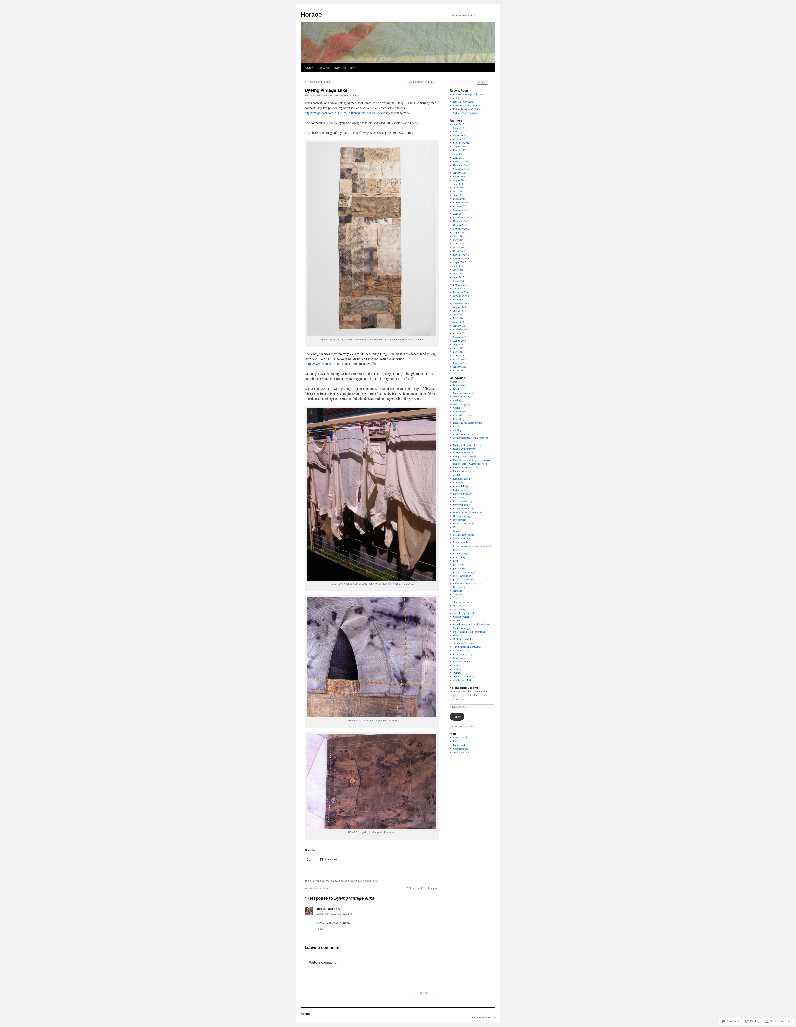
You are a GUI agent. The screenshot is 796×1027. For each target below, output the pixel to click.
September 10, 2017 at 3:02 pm (334, 913)
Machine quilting (461, 538)
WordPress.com (461, 752)
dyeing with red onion (464, 452)
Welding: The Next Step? (465, 112)
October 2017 (460, 206)
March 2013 (459, 359)
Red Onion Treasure (463, 101)
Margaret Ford (352, 95)
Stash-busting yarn (462, 628)
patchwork (458, 564)
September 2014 (461, 303)
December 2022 (461, 135)
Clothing (457, 400)
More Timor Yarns (344, 67)
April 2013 (458, 355)
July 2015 (458, 265)
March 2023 (459, 127)
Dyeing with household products (469, 445)
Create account (460, 737)
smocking (458, 605)
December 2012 (461, 370)
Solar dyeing (459, 609)
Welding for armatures (464, 676)
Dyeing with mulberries (464, 448)
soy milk (457, 620)
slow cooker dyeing (462, 601)
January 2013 (459, 366)
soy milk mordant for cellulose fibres (471, 624)
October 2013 (460, 333)
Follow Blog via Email (465, 687)
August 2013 (459, 340)
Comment (423, 992)
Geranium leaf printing (464, 508)
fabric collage (459, 482)
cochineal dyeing (461, 404)
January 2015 (459, 288)
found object (459, 497)
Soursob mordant (461, 616)
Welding (457, 672)
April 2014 (458, 321)
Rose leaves (459, 586)
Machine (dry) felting (463, 534)
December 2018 (461, 176)
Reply (319, 928)
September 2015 (461, 258)
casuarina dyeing (461, 396)
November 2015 (461, 254)
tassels (456, 635)
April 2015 (458, 277)
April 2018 (458, 195)
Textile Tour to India (463, 642)
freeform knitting (461, 504)
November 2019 (461, 165)
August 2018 (459, 180)
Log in (456, 741)
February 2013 (460, 363)
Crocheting (458, 419)
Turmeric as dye (461, 650)
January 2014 (459, 325)
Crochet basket (460, 411)
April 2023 (458, 124)
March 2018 (459, 198)
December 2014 (461, 292)
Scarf (455, 598)
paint (455, 560)
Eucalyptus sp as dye (463, 471)
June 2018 (458, 187)
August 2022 (459, 146)
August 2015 (459, 262)
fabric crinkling (460, 486)
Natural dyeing (460, 553)
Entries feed (459, 744)
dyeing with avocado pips (465, 433)
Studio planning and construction (469, 631)
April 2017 (458, 213)
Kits (455, 527)
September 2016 (461, 228)
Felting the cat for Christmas (467, 109)
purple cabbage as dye (464, 572)
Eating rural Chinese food (465, 456)
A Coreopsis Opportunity (422, 81)
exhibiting (458, 474)
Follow (457, 716)
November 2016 (461, 221)
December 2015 (461, 251)
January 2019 (459, 172)
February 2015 (460, 284)
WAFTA (457, 665)
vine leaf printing (461, 661)
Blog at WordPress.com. (483, 1017)
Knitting (457, 530)
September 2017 (461, 209)
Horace (311, 14)
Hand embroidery (461, 516)
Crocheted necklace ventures (467, 105)
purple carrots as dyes (463, 579)
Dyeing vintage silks (326, 90)
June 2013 (458, 348)
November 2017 (461, 202)
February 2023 (460, 131)
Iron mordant (459, 519)
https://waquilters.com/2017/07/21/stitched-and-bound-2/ (342, 113)
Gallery (309, 67)
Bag (455, 381)
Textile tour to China (463, 639)
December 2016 (461, 217)
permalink (372, 880)
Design (456, 426)
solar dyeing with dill (463, 613)
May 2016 (458, 239)
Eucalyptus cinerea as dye (465, 467)
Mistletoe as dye (461, 542)
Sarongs (457, 594)
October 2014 (460, 299)
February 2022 (460, 150)
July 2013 (458, 344)
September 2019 (461, 168)
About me (323, 67)
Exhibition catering (462, 478)
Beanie (456, 389)
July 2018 (458, 183)
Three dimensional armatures (467, 646)
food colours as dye (462, 493)
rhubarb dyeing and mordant (467, 583)
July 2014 (458, 310)
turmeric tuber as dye (463, 654)
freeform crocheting (462, 501)
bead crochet (459, 385)
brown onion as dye (463, 392)
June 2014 (458, 314)
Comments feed (460, 748)
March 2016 (459, 247)
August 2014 (459, 307)
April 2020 (458, 157)
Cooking (457, 407)
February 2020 (460, 161)
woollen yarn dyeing (463, 680)
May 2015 (458, 273)
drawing (457, 430)
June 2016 (458, 236)
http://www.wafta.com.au (322, 363)
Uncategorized (340, 880)
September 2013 (461, 336)
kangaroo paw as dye (463, 523)
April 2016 (458, 243)
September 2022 (461, 142)
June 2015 (458, 269)
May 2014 (458, 318)
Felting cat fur (460, 489)
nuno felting (459, 557)
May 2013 (458, 351)
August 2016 (459, 232)
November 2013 (461, 329)
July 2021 (458, 154)
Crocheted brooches (463, 415)
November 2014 (461, 295)
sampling (457, 590)
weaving (457, 669)
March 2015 (459, 280)
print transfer (459, 568)
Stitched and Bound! (318, 81)
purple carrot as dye (462, 575)
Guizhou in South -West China (468, 512)
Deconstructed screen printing (467, 422)
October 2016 (460, 224)
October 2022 (460, 139)
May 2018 (458, 191)
